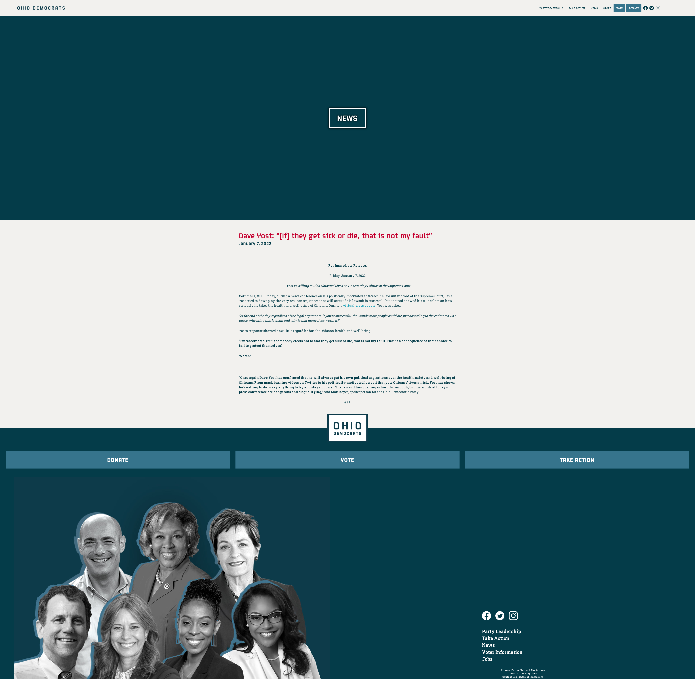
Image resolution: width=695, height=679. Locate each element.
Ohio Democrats (41, 8)
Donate (117, 459)
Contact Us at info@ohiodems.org (522, 676)
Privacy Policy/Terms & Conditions (523, 670)
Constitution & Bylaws (523, 673)
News (488, 645)
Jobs (487, 659)
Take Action (577, 459)
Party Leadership (501, 631)
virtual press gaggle (359, 305)
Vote (347, 459)
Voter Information (502, 652)
